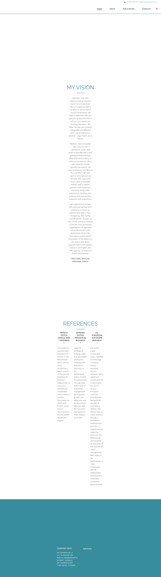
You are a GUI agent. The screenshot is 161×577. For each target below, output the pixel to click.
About (112, 9)
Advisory (51, 295)
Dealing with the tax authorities (81, 295)
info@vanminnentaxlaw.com (147, 2)
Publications (128, 9)
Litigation (112, 295)
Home (99, 9)
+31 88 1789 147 (132, 2)
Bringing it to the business (82, 305)
